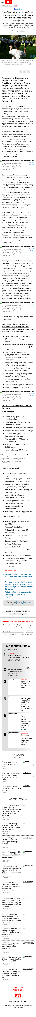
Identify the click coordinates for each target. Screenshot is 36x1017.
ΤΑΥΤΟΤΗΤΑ (17, 988)
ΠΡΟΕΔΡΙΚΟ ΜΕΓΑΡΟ (23, 611)
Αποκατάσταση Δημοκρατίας (18, 614)
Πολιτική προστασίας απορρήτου (22, 1005)
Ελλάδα (15, 5)
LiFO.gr (17, 602)
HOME (3, 5)
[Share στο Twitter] (33, 163)
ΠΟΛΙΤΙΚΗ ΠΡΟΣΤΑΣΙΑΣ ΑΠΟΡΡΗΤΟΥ (22, 634)
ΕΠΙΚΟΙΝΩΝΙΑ (18, 990)
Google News (27, 602)
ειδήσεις (23, 604)
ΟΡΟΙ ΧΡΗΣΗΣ (7, 634)
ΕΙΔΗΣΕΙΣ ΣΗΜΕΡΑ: (11, 571)
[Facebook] (31, 56)
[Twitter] (34, 56)
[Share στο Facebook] (30, 163)
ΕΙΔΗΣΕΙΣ (9, 5)
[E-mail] (28, 71)
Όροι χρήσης (7, 1005)
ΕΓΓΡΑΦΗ (29, 631)
